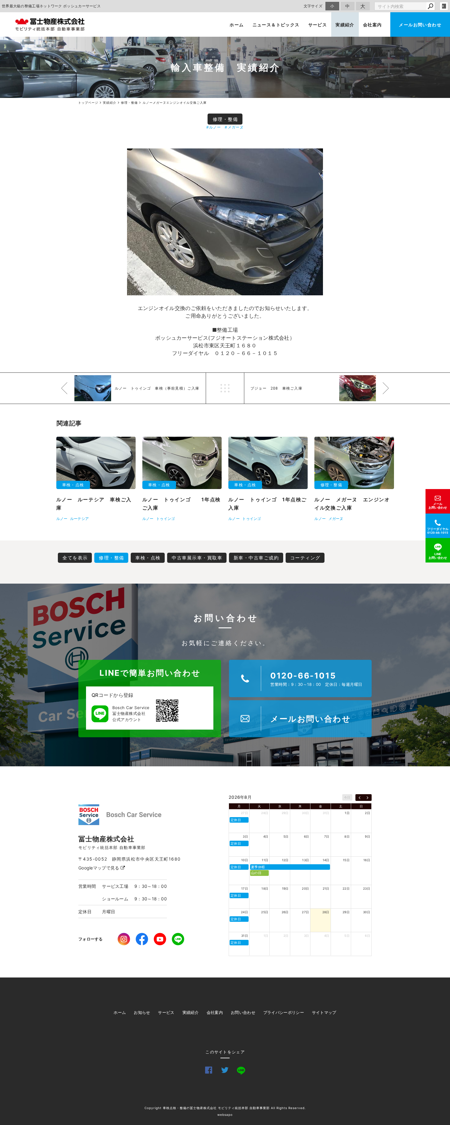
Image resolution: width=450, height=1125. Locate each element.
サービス (317, 24)
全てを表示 (75, 558)
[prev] (359, 797)
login (444, 6)
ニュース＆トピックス (276, 24)
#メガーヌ (234, 127)
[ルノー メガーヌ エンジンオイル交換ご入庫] (225, 221)
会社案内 (372, 24)
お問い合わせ (243, 1012)
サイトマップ (324, 1012)
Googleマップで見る (99, 867)
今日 (347, 797)
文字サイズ (313, 6)
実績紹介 (345, 24)
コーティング (305, 558)
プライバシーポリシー (283, 1012)
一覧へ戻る (225, 388)
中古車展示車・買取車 (197, 558)
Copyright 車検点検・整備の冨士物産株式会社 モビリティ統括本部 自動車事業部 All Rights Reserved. (225, 1108)
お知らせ (142, 1012)
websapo (225, 1114)
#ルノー (213, 127)
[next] (367, 797)
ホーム (237, 24)
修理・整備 (225, 119)
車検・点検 (148, 558)
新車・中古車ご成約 (256, 558)
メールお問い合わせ (420, 24)
